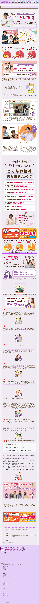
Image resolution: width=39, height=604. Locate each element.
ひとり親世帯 (6, 595)
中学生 (5, 589)
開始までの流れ (6, 598)
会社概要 (5, 567)
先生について (6, 583)
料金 (4, 594)
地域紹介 (5, 568)
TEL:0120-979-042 (3, 552)
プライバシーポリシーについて (6, 557)
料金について (6, 584)
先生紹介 (5, 569)
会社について (6, 585)
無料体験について (6, 575)
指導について (6, 581)
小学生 (5, 588)
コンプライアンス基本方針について (6, 556)
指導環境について (6, 582)
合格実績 (5, 574)
